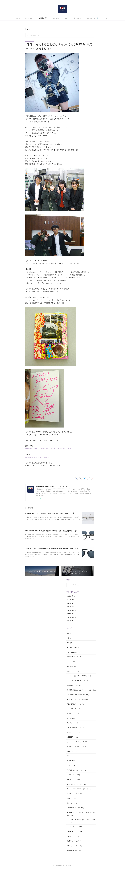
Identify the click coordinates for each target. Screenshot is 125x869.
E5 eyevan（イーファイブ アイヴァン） (79, 676)
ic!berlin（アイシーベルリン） (76, 827)
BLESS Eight (71, 761)
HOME (18, 18)
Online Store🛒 (92, 18)
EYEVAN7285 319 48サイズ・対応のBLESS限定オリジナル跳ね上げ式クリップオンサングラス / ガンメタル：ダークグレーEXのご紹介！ (68, 531)
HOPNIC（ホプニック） (74, 713)
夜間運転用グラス (72, 718)
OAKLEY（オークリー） (74, 836)
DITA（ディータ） (72, 798)
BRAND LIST (29, 18)
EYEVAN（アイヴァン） (74, 647)
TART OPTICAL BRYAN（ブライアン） (79, 680)
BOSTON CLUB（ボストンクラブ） (78, 746)
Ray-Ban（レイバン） (73, 723)
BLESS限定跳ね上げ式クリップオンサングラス (81, 690)
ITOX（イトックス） (73, 671)
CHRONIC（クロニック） (75, 685)
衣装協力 (69, 643)
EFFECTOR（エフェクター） (76, 794)
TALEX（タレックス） (74, 775)
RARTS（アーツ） (72, 751)
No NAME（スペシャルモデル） (77, 784)
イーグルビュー (71, 666)
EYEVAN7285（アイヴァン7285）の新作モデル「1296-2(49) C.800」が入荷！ (50, 513)
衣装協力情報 (43, 18)
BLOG (66, 18)
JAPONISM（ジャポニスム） (76, 808)
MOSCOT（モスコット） (74, 737)
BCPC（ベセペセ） (73, 803)
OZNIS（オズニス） (73, 765)
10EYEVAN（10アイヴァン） (76, 652)
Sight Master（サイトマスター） (77, 728)
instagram (77, 18)
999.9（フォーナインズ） (75, 846)
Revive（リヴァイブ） (74, 732)
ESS (68, 756)
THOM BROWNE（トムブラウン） (77, 704)
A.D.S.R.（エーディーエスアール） (77, 699)
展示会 (69, 633)
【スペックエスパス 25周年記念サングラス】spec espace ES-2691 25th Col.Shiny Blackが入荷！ (57, 548)
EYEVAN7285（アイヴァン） (76, 657)
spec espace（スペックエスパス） (77, 742)
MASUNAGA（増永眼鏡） (75, 850)
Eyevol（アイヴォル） (73, 779)
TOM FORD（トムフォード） (76, 831)
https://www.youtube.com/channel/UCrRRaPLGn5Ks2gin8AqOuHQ (48, 449)
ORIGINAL (56, 18)
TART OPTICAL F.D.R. (74, 709)
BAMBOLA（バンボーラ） (75, 841)
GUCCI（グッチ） (72, 662)
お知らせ (69, 638)
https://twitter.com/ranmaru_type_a (37, 457)
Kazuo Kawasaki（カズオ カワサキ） (78, 695)
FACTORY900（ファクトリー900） (78, 770)
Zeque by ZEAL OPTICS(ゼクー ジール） (79, 789)
